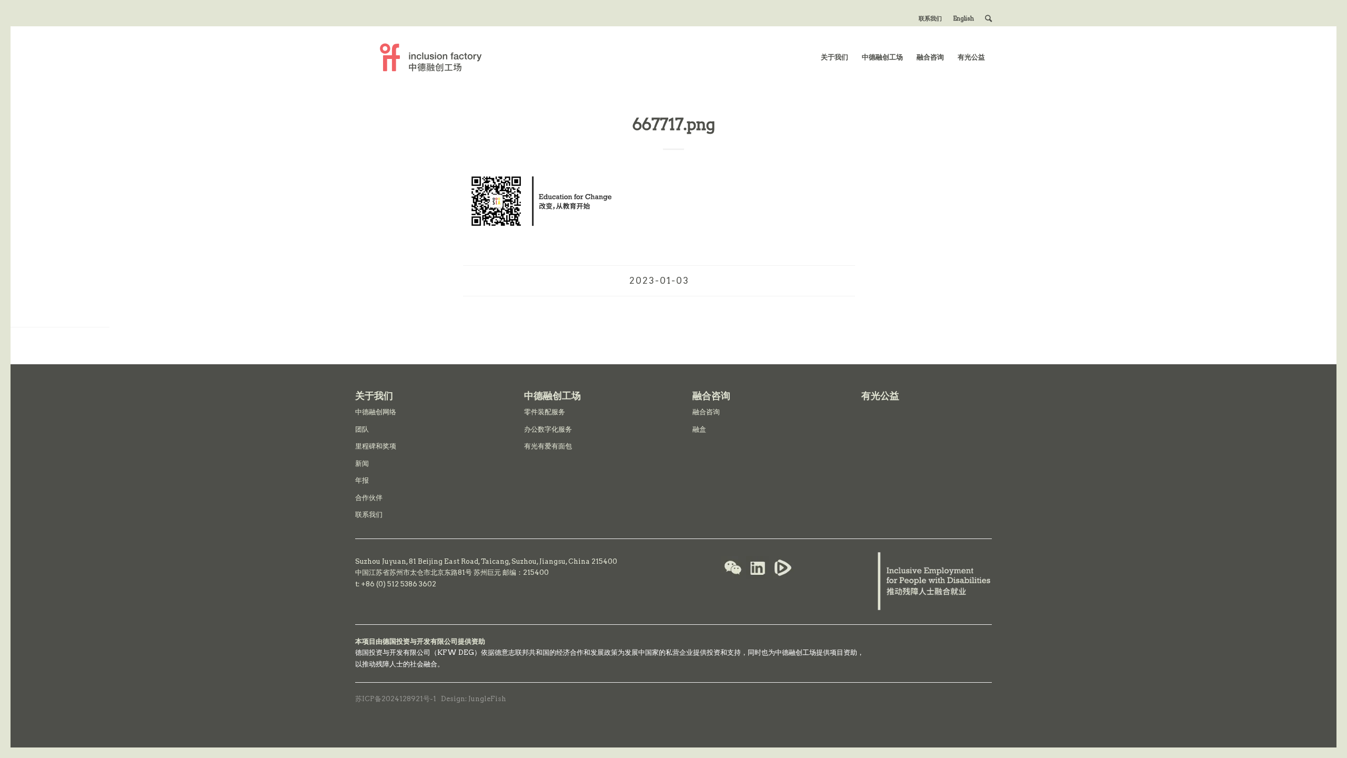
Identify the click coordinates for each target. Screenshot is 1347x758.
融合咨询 (706, 412)
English (963, 18)
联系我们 (930, 18)
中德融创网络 (375, 412)
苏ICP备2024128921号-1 (395, 699)
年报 (362, 480)
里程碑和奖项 (375, 446)
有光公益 (880, 395)
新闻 (362, 463)
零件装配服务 (544, 412)
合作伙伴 (369, 498)
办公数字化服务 (548, 429)
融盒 (699, 429)
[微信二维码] (733, 569)
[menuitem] (930, 18)
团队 (362, 429)
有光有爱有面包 (548, 446)
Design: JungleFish (473, 699)
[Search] (988, 18)
